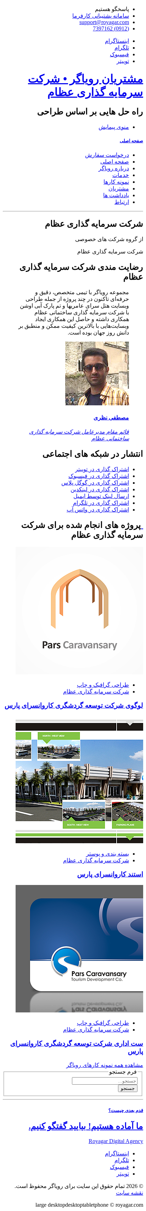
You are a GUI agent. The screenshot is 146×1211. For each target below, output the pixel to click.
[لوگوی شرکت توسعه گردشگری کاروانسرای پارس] (79, 672)
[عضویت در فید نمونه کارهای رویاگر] (142, 525)
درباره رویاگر (114, 168)
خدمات (120, 175)
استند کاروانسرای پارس (110, 874)
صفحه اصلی (131, 140)
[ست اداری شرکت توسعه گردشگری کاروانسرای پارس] (79, 1010)
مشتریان (118, 188)
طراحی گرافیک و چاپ (103, 685)
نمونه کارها (116, 182)
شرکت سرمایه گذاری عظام (96, 692)
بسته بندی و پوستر (107, 854)
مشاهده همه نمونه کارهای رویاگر (104, 1065)
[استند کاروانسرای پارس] (79, 841)
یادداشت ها (116, 195)
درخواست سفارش (107, 155)
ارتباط (121, 202)
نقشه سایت (129, 1193)
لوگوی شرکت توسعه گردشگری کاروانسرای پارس (74, 705)
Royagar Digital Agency (116, 1141)
